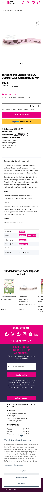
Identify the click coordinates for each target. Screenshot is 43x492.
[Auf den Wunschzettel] (36, 23)
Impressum (8, 465)
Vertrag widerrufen (21, 398)
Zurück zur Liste (8, 10)
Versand (16, 86)
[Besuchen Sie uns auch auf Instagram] (24, 334)
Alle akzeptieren (21, 471)
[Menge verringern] (4, 106)
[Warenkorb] (38, 2)
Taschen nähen (23, 244)
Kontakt (8, 148)
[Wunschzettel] (33, 2)
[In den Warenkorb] (3, 17)
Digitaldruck (22, 240)
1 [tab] (20, 63)
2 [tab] (22, 63)
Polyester (21, 231)
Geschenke (22, 235)
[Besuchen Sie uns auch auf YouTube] (12, 334)
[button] (23, 2)
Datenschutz (18, 465)
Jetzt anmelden (21, 375)
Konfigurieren (21, 477)
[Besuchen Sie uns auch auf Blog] (36, 334)
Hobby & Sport (32, 235)
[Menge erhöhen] (38, 106)
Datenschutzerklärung (16, 382)
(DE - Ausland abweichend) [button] (22, 97)
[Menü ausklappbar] (3, 1)
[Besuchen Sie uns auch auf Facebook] (6, 334)
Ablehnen (21, 484)
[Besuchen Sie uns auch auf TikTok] (30, 334)
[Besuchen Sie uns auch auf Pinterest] (18, 334)
